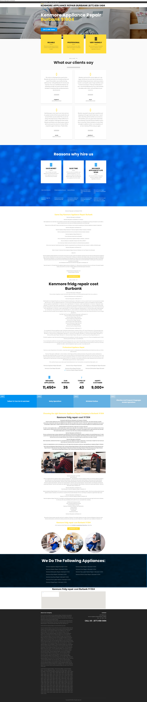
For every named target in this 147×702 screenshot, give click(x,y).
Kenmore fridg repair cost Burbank (73, 286)
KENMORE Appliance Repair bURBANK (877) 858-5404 (73, 5)
